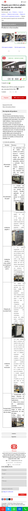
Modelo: (5, 105)
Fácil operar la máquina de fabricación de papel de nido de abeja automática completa (8, 47)
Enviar (22, 494)
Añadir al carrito (20, 97)
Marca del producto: (7, 107)
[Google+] (5, 499)
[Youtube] (12, 499)
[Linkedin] (7, 499)
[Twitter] (9, 499)
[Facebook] (2, 499)
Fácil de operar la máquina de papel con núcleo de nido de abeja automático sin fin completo (21, 47)
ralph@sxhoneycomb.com (16, 460)
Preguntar (6, 97)
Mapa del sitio (4, 506)
